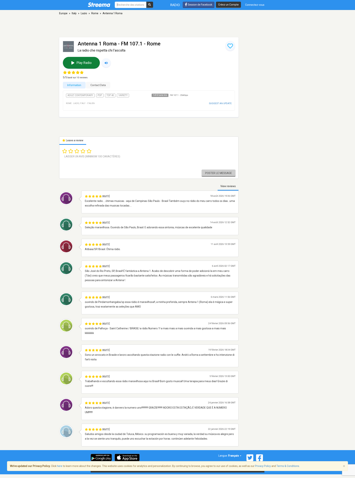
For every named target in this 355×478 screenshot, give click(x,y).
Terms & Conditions (287, 466)
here (59, 466)
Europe (63, 13)
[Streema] (99, 4)
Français (233, 455)
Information (74, 85)
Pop (100, 95)
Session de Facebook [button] (199, 4)
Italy (74, 13)
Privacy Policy (263, 466)
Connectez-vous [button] (254, 4)
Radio (175, 5)
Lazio (84, 13)
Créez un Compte (228, 4)
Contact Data (98, 85)
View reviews (228, 186)
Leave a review (74, 140)
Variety (123, 95)
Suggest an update (220, 103)
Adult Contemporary (80, 95)
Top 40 (110, 95)
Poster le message (218, 173)
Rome (94, 13)
